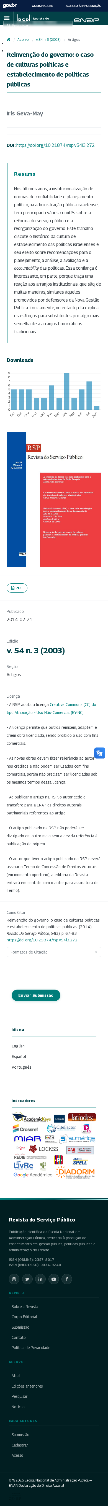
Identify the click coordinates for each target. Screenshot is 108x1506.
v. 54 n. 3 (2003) (48, 39)
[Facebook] (66, 1279)
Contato (19, 1337)
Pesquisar (19, 1396)
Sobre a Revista (25, 1306)
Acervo (23, 39)
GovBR (10, 5)
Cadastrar (20, 1445)
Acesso (17, 1455)
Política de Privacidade (31, 1347)
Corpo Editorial (24, 1317)
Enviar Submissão (36, 995)
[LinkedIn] (40, 1279)
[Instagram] (14, 1279)
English (18, 1046)
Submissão (20, 1327)
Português (21, 1067)
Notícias (18, 1407)
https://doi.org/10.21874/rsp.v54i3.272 (55, 145)
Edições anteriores (27, 1386)
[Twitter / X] (27, 1279)
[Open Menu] (6, 18)
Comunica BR (42, 6)
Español (19, 1056)
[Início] (8, 40)
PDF (19, 588)
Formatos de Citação (29, 952)
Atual (16, 1376)
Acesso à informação (83, 6)
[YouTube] (53, 1279)
